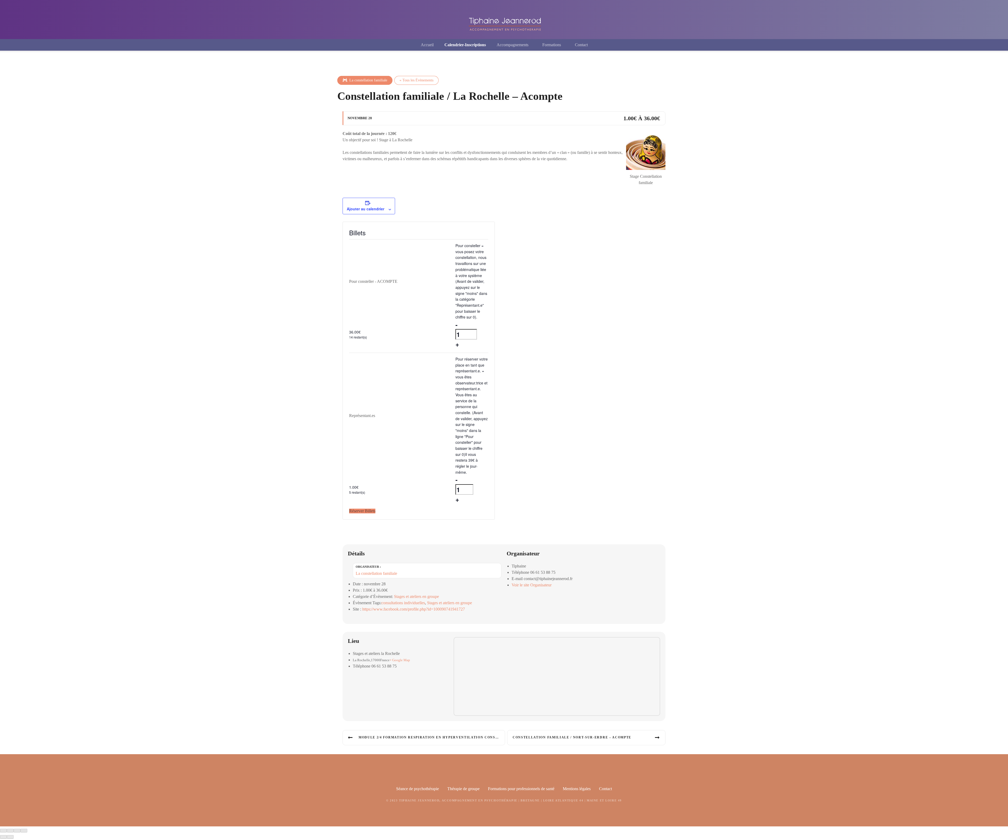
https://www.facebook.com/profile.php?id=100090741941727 (413, 609)
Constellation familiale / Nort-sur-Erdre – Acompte (572, 737)
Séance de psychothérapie (417, 788)
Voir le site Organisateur (532, 585)
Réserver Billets (362, 511)
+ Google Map (400, 660)
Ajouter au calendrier (365, 208)
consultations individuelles (403, 603)
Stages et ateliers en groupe (416, 596)
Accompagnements (512, 45)
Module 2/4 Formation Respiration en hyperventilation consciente (432, 737)
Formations (551, 45)
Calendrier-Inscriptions (465, 45)
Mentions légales (577, 788)
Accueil (427, 45)
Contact (581, 45)
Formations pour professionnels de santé (521, 788)
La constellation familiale (367, 80)
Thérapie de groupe (463, 788)
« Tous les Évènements (416, 80)
